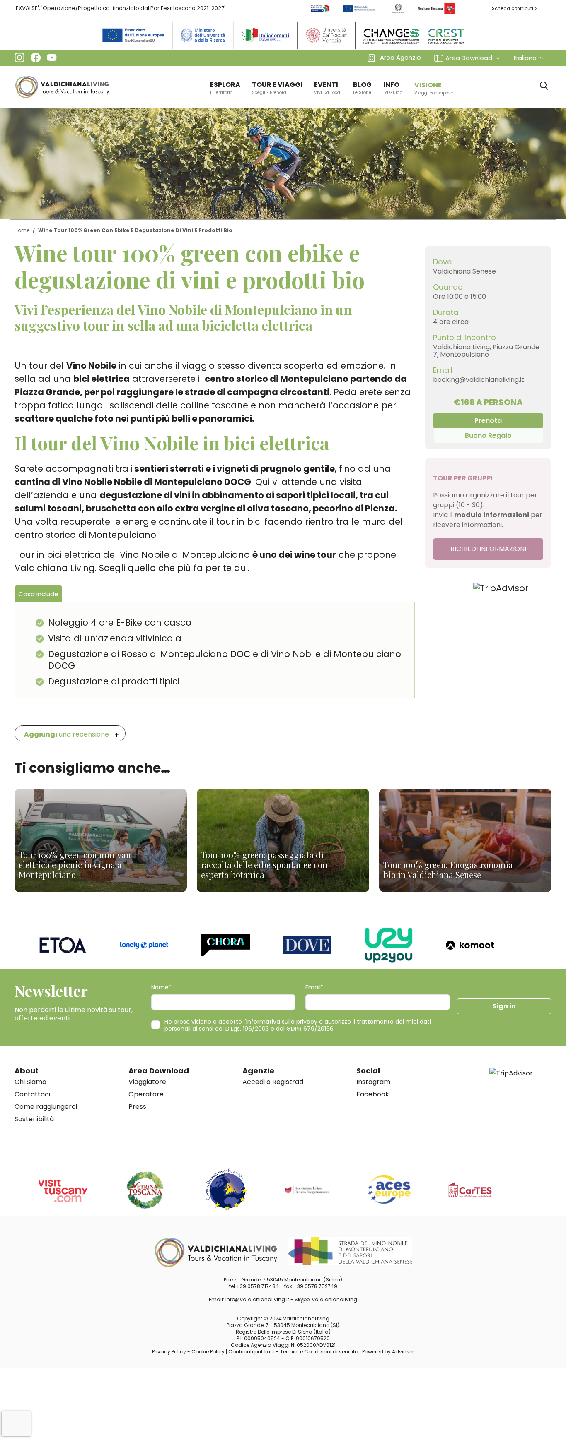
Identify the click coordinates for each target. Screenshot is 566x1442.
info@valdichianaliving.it (257, 1299)
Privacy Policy (169, 1351)
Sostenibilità (34, 1119)
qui (241, 568)
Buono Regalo (488, 435)
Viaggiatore (147, 1082)
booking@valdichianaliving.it (478, 379)
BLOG (362, 88)
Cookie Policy (208, 1351)
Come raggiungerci (46, 1106)
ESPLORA (225, 88)
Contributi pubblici (252, 1351)
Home (22, 230)
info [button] (393, 88)
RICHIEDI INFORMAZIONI (488, 549)
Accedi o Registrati (272, 1082)
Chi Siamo (30, 1082)
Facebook (372, 1094)
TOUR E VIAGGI (277, 88)
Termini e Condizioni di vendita (319, 1351)
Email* (314, 987)
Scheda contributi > (514, 8)
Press (137, 1106)
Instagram (373, 1082)
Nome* (161, 987)
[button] (467, 58)
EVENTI (327, 88)
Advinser (403, 1351)
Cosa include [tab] (38, 594)
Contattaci (32, 1094)
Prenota (488, 420)
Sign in (504, 1006)
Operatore (146, 1094)
